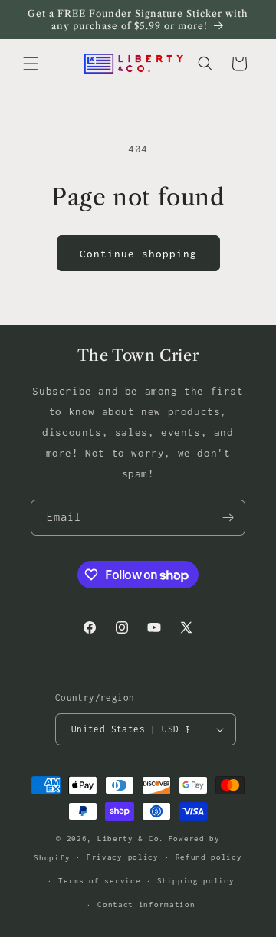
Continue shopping (138, 253)
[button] (31, 63)
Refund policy (209, 857)
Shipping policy (196, 880)
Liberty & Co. (130, 838)
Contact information (146, 904)
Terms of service (99, 880)
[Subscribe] (228, 518)
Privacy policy (123, 857)
